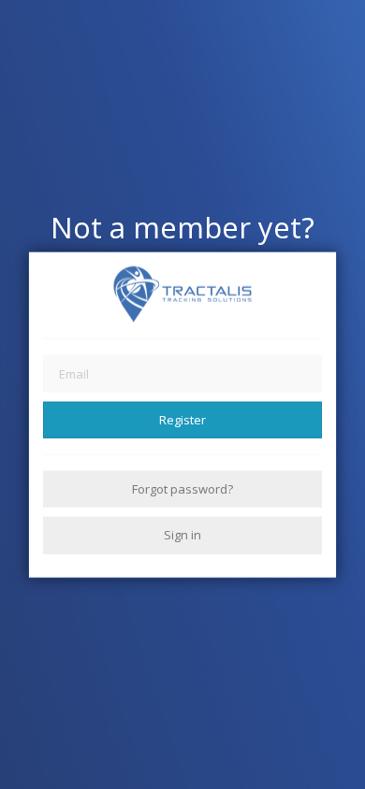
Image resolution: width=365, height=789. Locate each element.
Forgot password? (182, 489)
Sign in (182, 534)
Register (182, 418)
